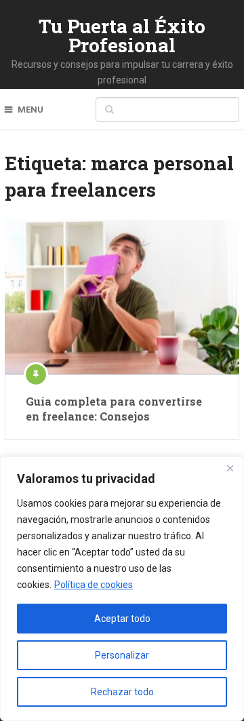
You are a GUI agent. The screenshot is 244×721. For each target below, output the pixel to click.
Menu (30, 109)
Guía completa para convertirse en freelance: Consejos (114, 408)
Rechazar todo (122, 691)
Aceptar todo (122, 618)
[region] (122, 588)
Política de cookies (93, 584)
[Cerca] (230, 468)
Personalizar (122, 655)
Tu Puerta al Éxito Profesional (122, 36)
